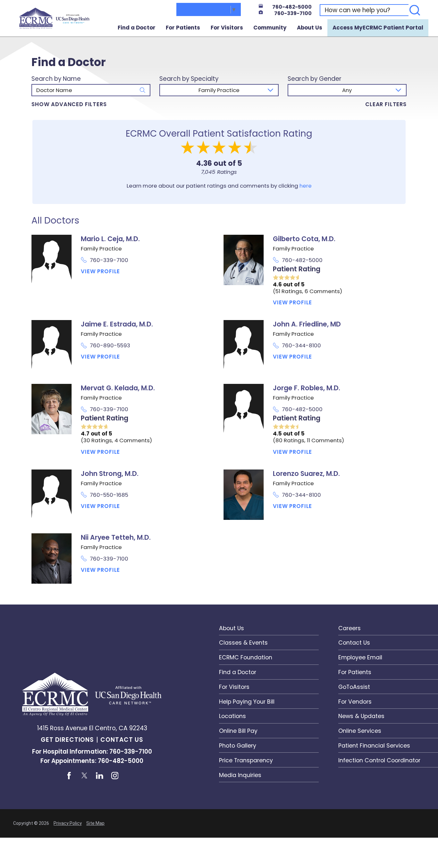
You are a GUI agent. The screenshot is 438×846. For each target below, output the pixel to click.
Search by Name (56, 79)
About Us (309, 27)
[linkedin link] (99, 775)
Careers (349, 628)
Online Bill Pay (238, 731)
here (305, 186)
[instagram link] (115, 775)
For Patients (183, 27)
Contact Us (121, 739)
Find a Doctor (137, 27)
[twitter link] (84, 775)
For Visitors (227, 27)
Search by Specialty (188, 79)
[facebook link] (69, 775)
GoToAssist (354, 687)
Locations (232, 716)
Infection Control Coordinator (379, 760)
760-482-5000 (292, 7)
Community (270, 27)
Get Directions (67, 739)
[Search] (414, 10)
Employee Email (360, 657)
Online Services (359, 731)
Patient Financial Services (374, 745)
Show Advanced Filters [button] (69, 104)
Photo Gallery (237, 745)
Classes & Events (243, 643)
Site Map (95, 823)
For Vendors (355, 702)
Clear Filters (386, 104)
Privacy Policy (68, 823)
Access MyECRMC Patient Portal (378, 27)
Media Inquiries (240, 775)
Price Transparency (246, 760)
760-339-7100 (293, 13)
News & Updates (361, 716)
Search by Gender (314, 79)
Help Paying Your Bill (246, 702)
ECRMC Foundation (245, 657)
